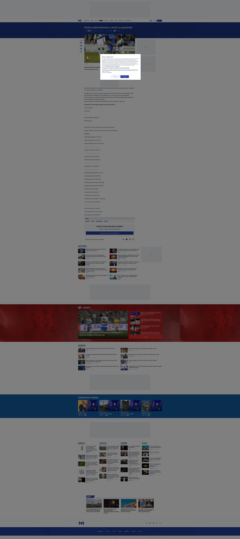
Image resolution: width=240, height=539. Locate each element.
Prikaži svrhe (115, 76)
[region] (120, 67)
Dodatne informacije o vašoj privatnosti (112, 66)
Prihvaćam (125, 76)
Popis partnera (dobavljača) (107, 72)
